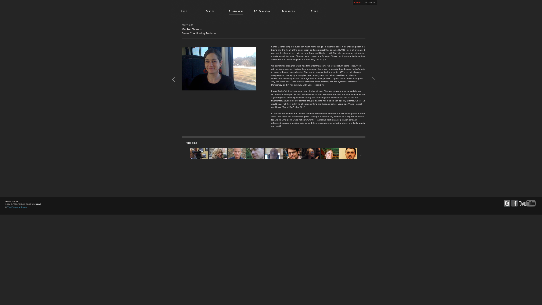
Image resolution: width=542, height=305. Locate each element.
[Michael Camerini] (173, 79)
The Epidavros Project (17, 207)
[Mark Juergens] (374, 79)
